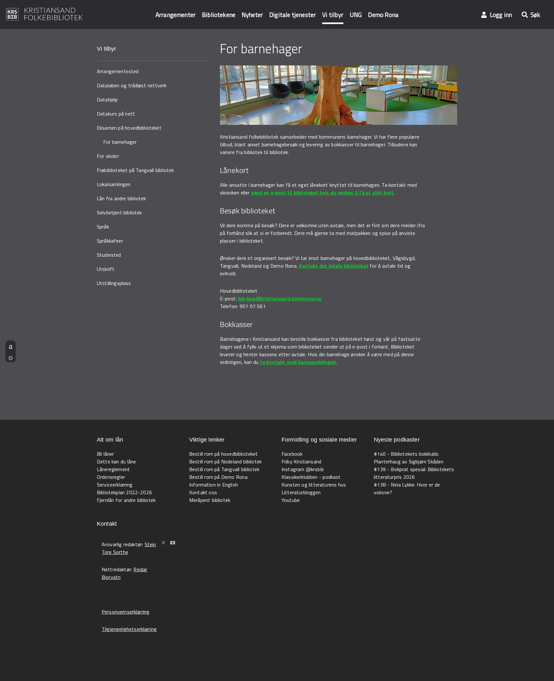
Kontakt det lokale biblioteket (333, 266)
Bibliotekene (218, 14)
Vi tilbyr (332, 14)
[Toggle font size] (10, 346)
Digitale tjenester (292, 14)
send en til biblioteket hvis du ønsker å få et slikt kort (322, 192)
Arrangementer (175, 14)
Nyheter (252, 14)
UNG (356, 14)
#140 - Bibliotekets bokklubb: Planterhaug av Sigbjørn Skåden (408, 457)
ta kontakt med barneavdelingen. (299, 362)
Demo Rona (383, 14)
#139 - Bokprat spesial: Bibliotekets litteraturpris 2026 (414, 473)
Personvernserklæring (125, 612)
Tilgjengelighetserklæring (129, 629)
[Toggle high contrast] (10, 357)
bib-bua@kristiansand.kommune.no (280, 298)
